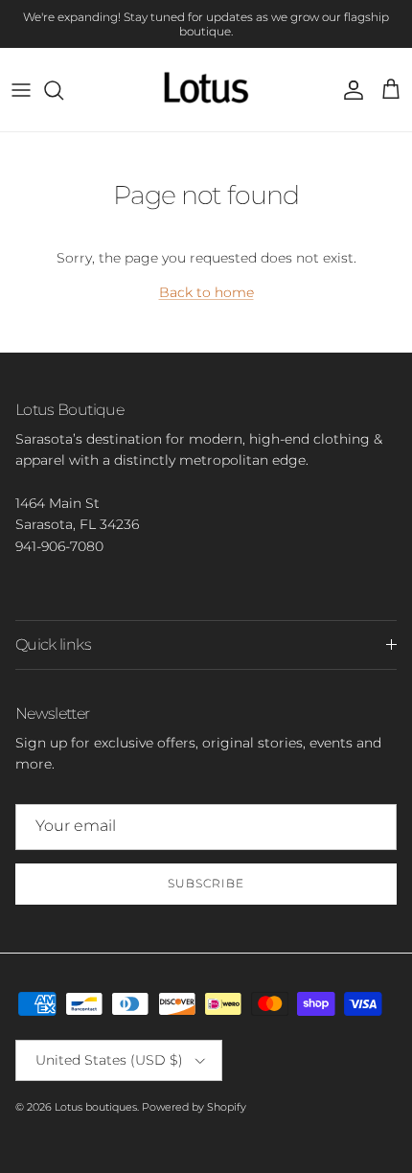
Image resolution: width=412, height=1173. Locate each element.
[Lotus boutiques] (206, 90)
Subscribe (206, 883)
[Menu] (21, 90)
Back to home (206, 292)
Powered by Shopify (194, 1107)
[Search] (63, 90)
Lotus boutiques (96, 1107)
